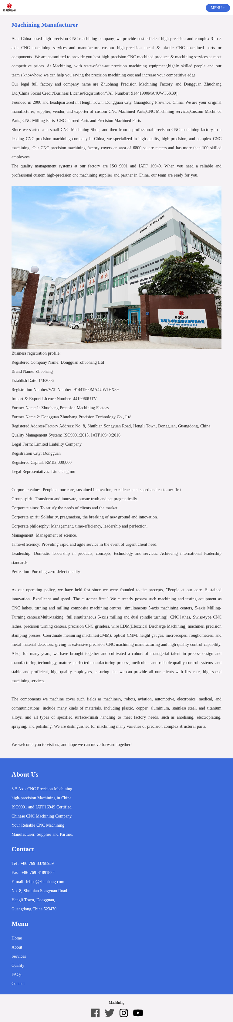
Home (17, 938)
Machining (116, 1002)
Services (19, 956)
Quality (18, 965)
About (17, 947)
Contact (18, 983)
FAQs (16, 974)
